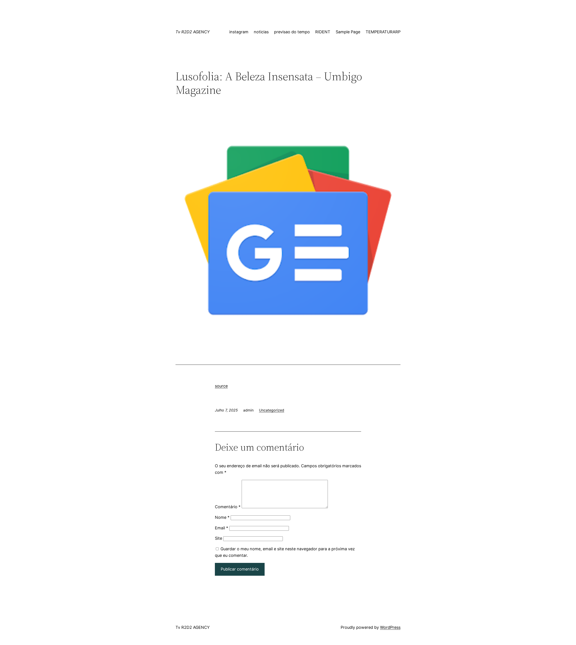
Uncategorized (271, 410)
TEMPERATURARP (383, 31)
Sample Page (348, 31)
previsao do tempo (292, 31)
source (221, 386)
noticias (261, 31)
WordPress (390, 627)
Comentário (228, 506)
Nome (222, 517)
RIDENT (322, 31)
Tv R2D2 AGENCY (193, 31)
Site (218, 538)
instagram (238, 31)
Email (221, 528)
